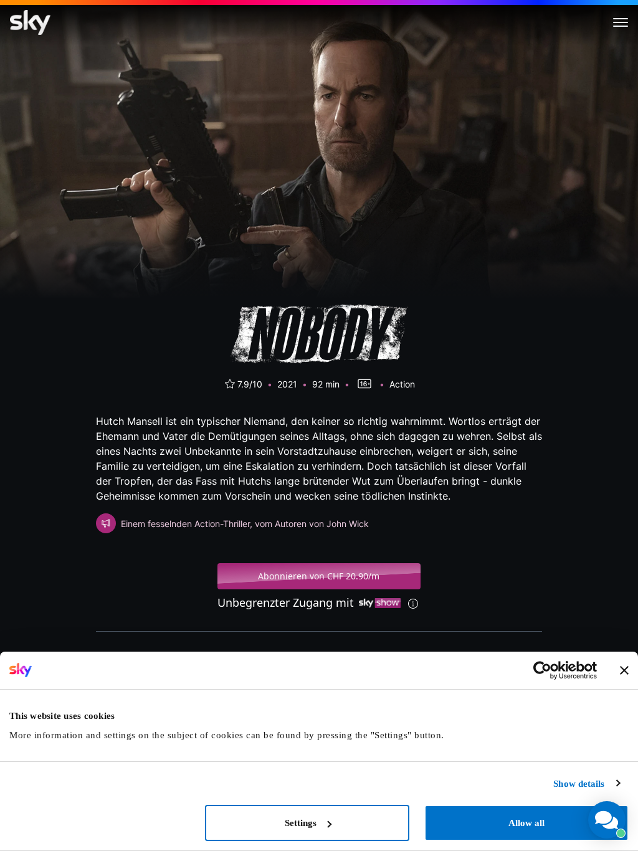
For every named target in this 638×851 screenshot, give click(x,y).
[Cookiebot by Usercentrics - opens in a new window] (542, 670)
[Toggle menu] (620, 22)
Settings (301, 823)
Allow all (526, 823)
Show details (578, 784)
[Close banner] (624, 670)
